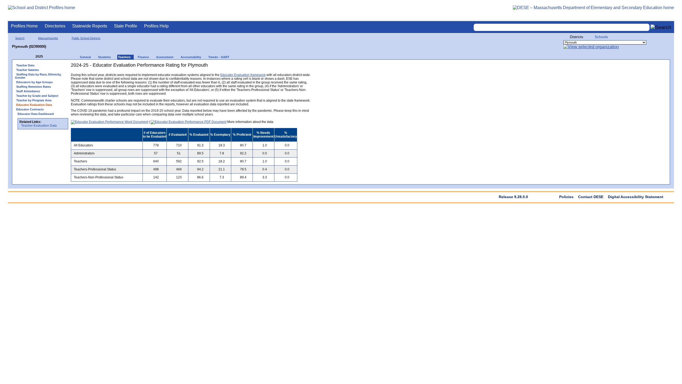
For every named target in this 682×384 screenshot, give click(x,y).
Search (20, 38)
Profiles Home (24, 26)
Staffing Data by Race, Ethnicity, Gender (38, 76)
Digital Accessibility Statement (635, 197)
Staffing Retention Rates (33, 86)
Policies (566, 197)
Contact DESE (590, 197)
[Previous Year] (31, 57)
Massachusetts (48, 38)
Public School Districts (86, 38)
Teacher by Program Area (33, 100)
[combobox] (561, 27)
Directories (55, 26)
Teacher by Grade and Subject (37, 95)
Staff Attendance (28, 91)
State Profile (125, 26)
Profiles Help (156, 26)
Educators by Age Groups (34, 82)
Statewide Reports (89, 26)
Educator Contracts (30, 109)
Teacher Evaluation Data (39, 125)
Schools (601, 37)
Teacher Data (25, 65)
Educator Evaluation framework (243, 75)
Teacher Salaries (27, 69)
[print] (277, 67)
